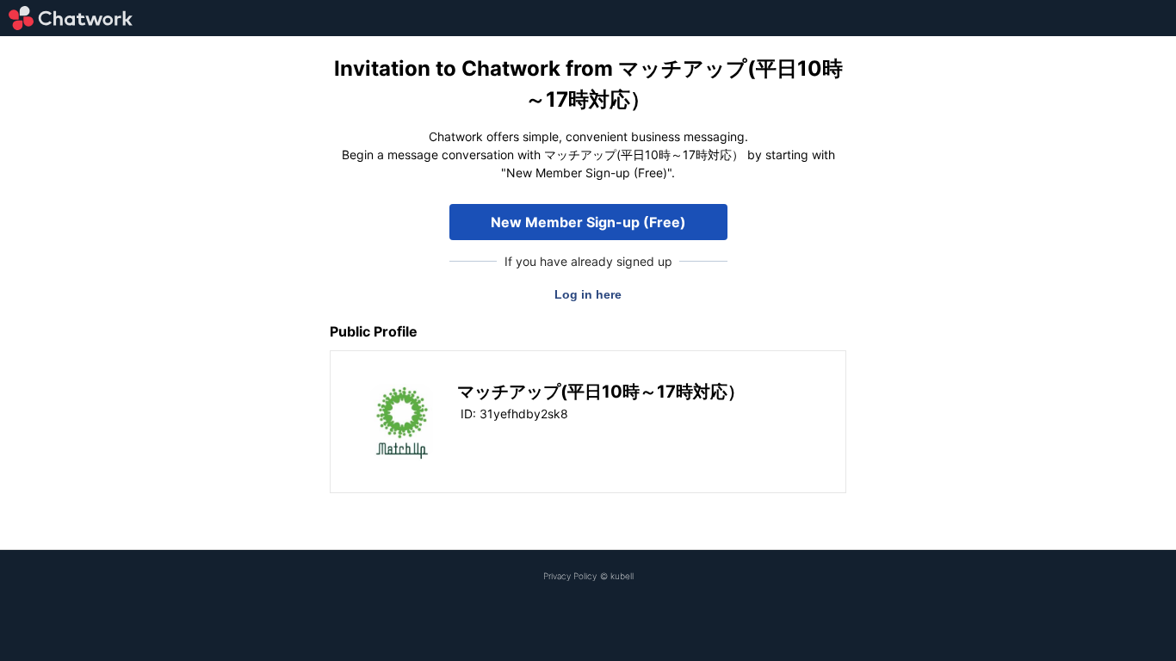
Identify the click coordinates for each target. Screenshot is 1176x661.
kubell (622, 576)
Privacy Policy (570, 576)
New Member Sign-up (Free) (588, 222)
